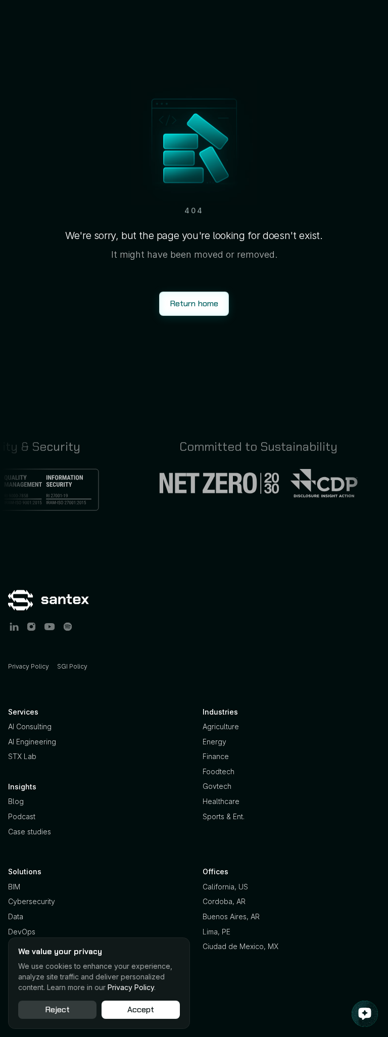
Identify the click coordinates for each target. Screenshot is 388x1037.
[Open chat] (365, 1014)
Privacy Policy (28, 666)
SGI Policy (72, 666)
